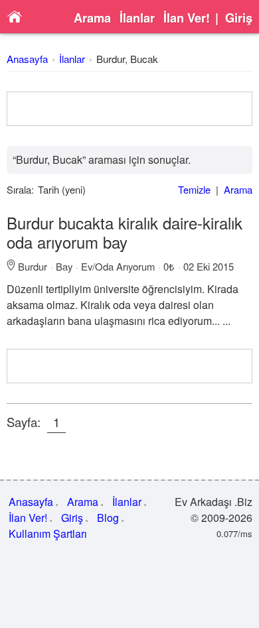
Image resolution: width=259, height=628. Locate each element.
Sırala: (20, 189)
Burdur (32, 266)
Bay (64, 266)
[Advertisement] (129, 108)
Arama (92, 18)
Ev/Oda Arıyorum (118, 266)
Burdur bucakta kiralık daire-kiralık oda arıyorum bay (124, 232)
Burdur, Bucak (127, 59)
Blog (108, 517)
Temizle (194, 189)
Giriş (238, 18)
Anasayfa (27, 59)
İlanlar (137, 18)
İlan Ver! (186, 18)
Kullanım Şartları (48, 533)
